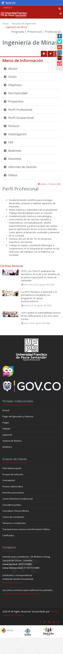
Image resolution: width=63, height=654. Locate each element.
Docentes (14, 159)
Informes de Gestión (22, 167)
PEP (10, 142)
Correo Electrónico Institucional (17, 498)
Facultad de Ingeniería (24, 23)
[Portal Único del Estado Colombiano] (7, 3)
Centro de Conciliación (13, 517)
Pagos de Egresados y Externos (17, 416)
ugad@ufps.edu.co (11, 582)
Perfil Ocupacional (20, 118)
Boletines (14, 151)
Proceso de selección (12, 474)
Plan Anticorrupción (11, 468)
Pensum (13, 126)
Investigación (17, 134)
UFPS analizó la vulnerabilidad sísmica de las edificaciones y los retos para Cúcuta (40, 316)
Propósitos (15, 101)
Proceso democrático (12, 486)
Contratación (8, 480)
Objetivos (14, 85)
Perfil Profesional (19, 110)
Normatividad (17, 93)
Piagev (5, 422)
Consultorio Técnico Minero (15, 510)
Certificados (8, 535)
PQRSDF (6, 428)
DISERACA (7, 446)
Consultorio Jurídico (11, 504)
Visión (12, 77)
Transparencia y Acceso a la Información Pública (26, 529)
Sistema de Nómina (11, 440)
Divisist (5, 410)
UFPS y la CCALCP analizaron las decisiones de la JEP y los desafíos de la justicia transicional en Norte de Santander (40, 276)
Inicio (5, 23)
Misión (12, 69)
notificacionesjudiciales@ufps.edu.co (20, 593)
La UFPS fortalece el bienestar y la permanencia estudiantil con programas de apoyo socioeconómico (39, 296)
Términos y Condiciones (14, 523)
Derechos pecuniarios (13, 492)
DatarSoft (7, 434)
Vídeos (12, 175)
